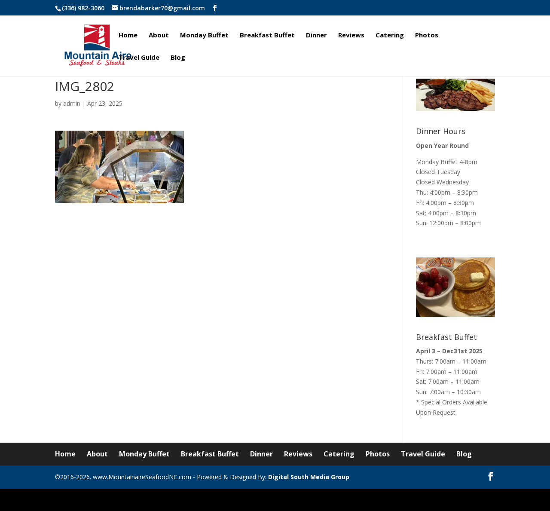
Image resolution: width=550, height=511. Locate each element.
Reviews (351, 35)
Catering (390, 35)
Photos (426, 35)
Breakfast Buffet (267, 35)
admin (71, 103)
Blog (178, 57)
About (159, 35)
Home (128, 35)
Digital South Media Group (308, 477)
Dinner (316, 35)
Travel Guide (139, 57)
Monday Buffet (204, 35)
